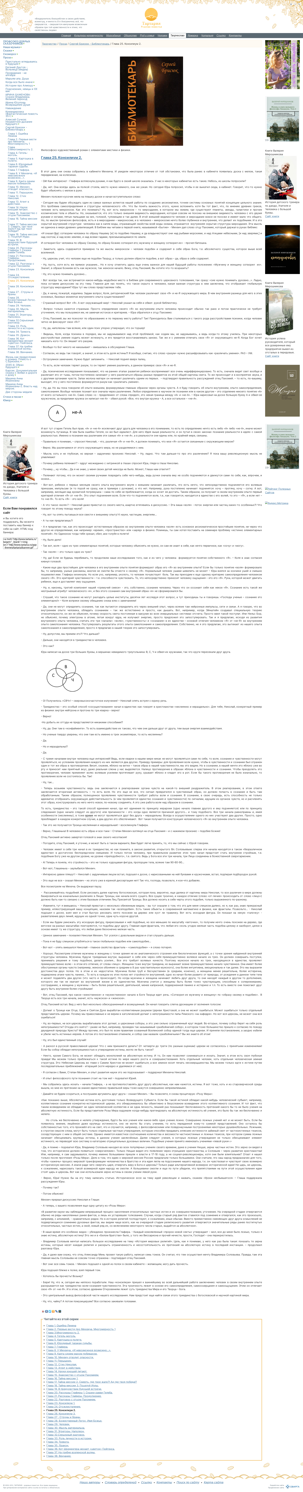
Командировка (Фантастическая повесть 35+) (22, 114)
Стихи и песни (12, 396)
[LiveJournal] (56, 1311)
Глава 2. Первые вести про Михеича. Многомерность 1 (81, 1329)
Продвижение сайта (276, 1488)
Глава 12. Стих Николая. (61, 1364)
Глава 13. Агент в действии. (63, 1367)
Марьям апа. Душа (17, 78)
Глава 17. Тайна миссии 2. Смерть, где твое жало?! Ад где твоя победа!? (91, 1381)
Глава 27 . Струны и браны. (63, 1417)
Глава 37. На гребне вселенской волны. (70, 1452)
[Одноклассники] (53, 1311)
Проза (63, 43)
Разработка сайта (277, 1485)
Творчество (177, 35)
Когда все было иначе (19, 82)
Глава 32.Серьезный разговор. (65, 1434)
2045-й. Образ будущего (15, 366)
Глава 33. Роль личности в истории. (69, 1438)
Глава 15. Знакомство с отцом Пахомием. (72, 1374)
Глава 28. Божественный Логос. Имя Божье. (74, 1420)
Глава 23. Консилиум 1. (60, 1403)
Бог (56, 233)
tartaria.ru (45, 1488)
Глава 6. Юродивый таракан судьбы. (69, 1343)
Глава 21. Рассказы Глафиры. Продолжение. (73, 1396)
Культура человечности (88, 35)
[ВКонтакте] (46, 1311)
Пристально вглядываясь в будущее (21, 62)
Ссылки (221, 35)
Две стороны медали (19, 391)
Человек (162, 35)
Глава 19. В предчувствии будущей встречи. (74, 1388)
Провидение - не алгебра (16, 74)
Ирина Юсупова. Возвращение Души (18, 103)
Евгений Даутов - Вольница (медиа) (17, 68)
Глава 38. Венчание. (58, 1456)
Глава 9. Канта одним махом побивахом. (71, 1353)
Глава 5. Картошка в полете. (64, 1339)
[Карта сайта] (295, 4)
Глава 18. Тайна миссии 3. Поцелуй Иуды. (72, 1385)
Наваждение (13, 108)
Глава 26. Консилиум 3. (60, 1413)
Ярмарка (193, 35)
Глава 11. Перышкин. (59, 1360)
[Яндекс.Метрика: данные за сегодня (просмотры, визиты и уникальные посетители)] (276, 503)
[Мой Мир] (60, 1311)
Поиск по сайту (188, 1482)
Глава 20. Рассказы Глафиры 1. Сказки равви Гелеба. (79, 1392)
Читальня (207, 35)
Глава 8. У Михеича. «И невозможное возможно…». (78, 1350)
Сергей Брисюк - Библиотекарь (89, 43)
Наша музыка (11, 47)
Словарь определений (121, 1482)
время (89, 815)
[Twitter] (50, 1311)
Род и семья (147, 35)
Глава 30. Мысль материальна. (65, 1427)
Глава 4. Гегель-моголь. (61, 1336)
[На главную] (291, 4)
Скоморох (9, 54)
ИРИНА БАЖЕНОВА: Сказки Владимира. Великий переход (18, 97)
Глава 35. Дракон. (57, 1445)
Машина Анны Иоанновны (14, 379)
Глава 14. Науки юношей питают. (66, 1371)
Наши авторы (90, 1482)
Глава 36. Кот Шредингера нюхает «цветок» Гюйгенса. (80, 1448)
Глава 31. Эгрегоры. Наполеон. (65, 1431)
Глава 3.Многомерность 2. (63, 1332)
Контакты (235, 35)
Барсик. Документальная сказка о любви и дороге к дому (21, 372)
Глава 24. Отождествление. (63, 1406)
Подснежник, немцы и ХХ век (21, 90)
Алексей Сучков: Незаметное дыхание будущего (19, 121)
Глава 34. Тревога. (57, 1441)
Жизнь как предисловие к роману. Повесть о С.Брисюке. (21, 359)
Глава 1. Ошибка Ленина (61, 1325)
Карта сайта (213, 1482)
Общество (130, 35)
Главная (66, 35)
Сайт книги (10, 497)
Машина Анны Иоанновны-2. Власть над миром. (21, 386)
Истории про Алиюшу (19, 85)
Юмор (7, 400)
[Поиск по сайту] (299, 4)
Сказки (7, 50)
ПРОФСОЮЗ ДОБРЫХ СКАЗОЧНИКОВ (16, 42)
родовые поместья (31, 1485)
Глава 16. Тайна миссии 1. (62, 1378)
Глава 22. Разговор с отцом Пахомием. (71, 1399)
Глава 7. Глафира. (57, 1346)
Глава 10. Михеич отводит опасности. (70, 1357)
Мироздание (113, 35)
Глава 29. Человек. (58, 1424)
